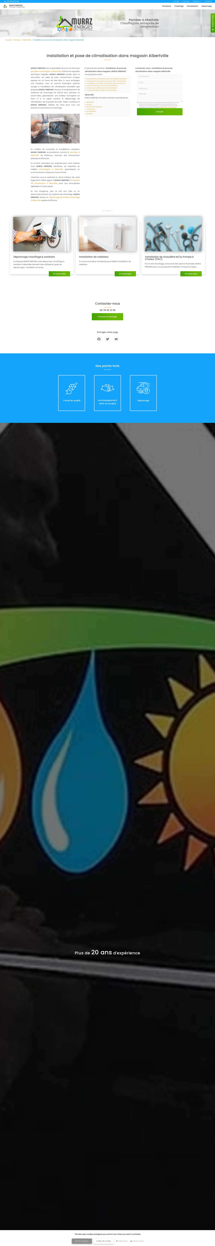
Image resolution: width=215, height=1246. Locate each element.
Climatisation (192, 6)
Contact (208, 1)
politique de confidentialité (167, 107)
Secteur (17, 40)
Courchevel (91, 109)
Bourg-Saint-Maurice (94, 107)
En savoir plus (59, 273)
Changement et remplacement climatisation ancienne (107, 79)
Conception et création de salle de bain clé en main (106, 83)
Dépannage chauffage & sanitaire (34, 256)
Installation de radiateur (94, 256)
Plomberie (166, 6)
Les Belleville (91, 111)
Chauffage (179, 6)
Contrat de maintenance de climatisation (102, 88)
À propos (186, 1)
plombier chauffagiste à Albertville (46, 71)
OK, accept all (82, 1241)
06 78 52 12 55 (12, 1)
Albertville (27, 40)
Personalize (123, 1241)
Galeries (196, 1)
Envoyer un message (107, 316)
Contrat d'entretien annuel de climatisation (102, 86)
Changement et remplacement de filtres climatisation (106, 81)
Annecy (89, 104)
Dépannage (206, 6)
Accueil (176, 1)
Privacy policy (138, 1241)
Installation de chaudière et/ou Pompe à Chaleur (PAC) (169, 258)
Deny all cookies (104, 1241)
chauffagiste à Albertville (51, 169)
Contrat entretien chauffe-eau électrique (102, 90)
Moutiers (90, 114)
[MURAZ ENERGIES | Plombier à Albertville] (5, 6)
